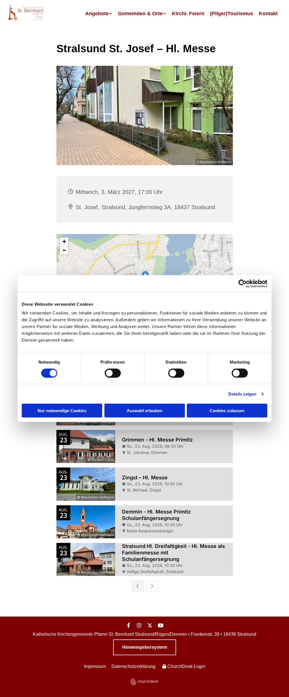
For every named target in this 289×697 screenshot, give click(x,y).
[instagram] (139, 625)
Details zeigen (242, 393)
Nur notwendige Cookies (62, 410)
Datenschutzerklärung (133, 666)
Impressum (95, 666)
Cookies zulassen (227, 410)
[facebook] (128, 625)
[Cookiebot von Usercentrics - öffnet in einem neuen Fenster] (242, 283)
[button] (144, 647)
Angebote (97, 13)
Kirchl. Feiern (188, 13)
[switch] (113, 372)
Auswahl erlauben (144, 410)
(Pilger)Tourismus (231, 13)
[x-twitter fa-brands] (150, 625)
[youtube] (160, 625)
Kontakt (268, 13)
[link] (98, 13)
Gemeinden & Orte (140, 13)
